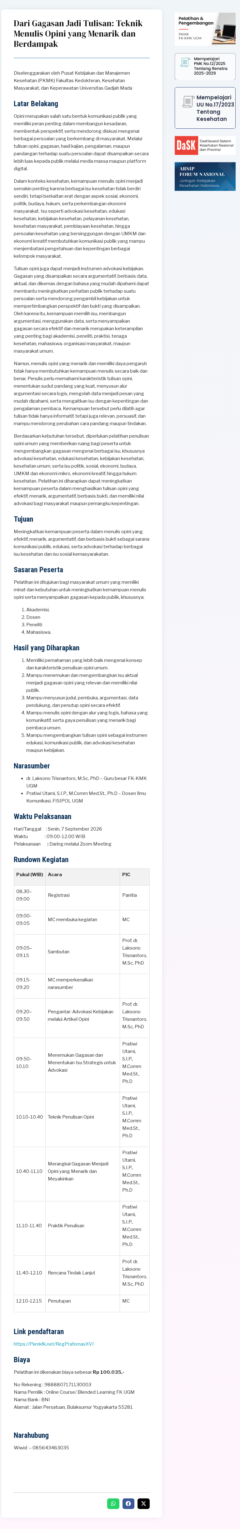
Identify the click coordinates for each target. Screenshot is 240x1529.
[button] (113, 1503)
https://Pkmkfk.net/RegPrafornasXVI (54, 1344)
